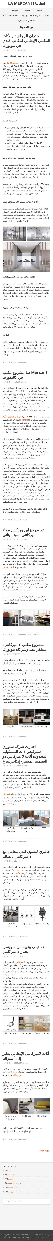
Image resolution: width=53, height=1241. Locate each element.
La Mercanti (13, 63)
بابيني (47, 686)
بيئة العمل (11, 1174)
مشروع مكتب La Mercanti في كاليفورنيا (25, 375)
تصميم (10, 1179)
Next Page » (45, 1151)
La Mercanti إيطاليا (26, 3)
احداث (9, 1170)
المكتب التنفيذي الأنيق (12, 416)
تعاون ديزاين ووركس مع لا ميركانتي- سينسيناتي (23, 532)
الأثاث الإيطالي (16, 10)
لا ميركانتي (20, 962)
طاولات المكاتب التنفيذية (33, 10)
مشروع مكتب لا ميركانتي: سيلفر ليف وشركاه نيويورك (24, 647)
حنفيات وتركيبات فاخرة (26, 20)
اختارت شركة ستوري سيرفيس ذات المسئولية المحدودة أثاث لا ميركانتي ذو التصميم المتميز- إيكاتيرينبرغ (25, 754)
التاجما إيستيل (8, 567)
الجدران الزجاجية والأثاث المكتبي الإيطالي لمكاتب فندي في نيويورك (26, 40)
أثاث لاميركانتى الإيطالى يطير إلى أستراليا (26, 1056)
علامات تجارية (12, 1187)
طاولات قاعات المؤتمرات (31, 15)
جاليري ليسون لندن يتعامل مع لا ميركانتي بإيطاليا (26, 854)
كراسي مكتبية (20, 873)
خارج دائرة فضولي (32, 634)
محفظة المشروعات (19, 362)
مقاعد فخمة (47, 15)
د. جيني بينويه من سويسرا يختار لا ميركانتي (23, 949)
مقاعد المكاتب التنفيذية (10, 15)
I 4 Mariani (25, 419)
